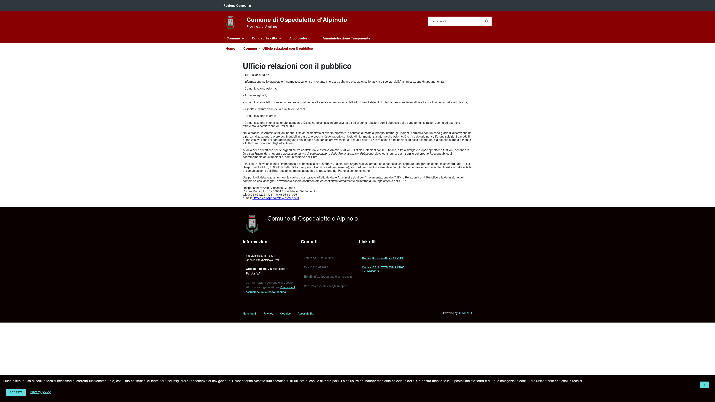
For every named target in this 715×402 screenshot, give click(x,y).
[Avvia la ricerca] (487, 21)
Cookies (285, 313)
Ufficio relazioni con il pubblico (287, 48)
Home (230, 48)
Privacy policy (40, 391)
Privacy (268, 313)
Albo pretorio (300, 38)
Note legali (250, 313)
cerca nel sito (439, 21)
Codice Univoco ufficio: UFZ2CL (383, 258)
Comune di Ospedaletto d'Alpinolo (297, 22)
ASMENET (465, 313)
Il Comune (231, 38)
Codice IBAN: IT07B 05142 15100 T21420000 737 (383, 269)
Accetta (16, 392)
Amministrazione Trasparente (346, 38)
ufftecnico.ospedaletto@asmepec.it (275, 198)
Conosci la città (264, 38)
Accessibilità (306, 313)
